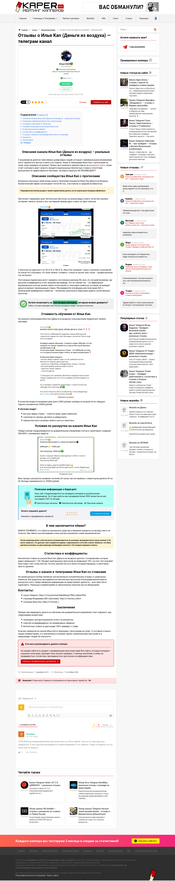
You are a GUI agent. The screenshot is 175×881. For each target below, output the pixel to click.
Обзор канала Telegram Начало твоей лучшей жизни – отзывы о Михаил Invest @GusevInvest (94, 811)
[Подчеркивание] (36, 715)
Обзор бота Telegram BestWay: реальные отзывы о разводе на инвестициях (93, 785)
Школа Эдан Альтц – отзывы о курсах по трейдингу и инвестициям (141, 82)
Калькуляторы (155, 18)
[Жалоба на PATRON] (124, 445)
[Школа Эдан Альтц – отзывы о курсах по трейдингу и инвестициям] (124, 82)
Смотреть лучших (101, 513)
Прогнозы (33, 851)
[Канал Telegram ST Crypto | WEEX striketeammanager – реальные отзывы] (124, 353)
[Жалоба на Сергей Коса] (124, 425)
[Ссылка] (54, 715)
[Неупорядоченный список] (47, 715)
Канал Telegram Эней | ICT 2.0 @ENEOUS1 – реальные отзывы (44, 783)
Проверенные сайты (70, 851)
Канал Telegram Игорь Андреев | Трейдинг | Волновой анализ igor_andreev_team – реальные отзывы (140, 330)
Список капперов (115, 851)
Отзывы (83, 102)
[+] (58, 715)
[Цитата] (50, 715)
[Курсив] (32, 715)
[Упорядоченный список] (43, 715)
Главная (23, 18)
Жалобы (90, 18)
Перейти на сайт (100, 102)
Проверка (144, 18)
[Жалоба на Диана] (124, 410)
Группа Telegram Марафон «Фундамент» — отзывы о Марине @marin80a (142, 103)
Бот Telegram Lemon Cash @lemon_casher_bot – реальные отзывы (139, 224)
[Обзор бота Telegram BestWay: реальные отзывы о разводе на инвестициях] (73, 785)
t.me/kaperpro (137, 47)
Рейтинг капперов (71, 18)
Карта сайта (53, 875)
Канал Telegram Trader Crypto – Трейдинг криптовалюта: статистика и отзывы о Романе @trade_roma (143, 376)
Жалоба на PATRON (138, 442)
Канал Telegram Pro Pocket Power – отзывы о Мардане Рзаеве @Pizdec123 (139, 246)
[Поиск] (155, 29)
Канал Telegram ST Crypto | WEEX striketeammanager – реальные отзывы (142, 353)
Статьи (129, 18)
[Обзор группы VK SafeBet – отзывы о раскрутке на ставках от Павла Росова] (24, 811)
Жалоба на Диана (137, 407)
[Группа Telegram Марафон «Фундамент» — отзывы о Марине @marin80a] (124, 102)
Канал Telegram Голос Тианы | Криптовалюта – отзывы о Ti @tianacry (141, 123)
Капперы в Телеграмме (44, 18)
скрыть (42, 114)
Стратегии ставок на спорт (146, 851)
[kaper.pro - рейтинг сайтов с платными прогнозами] (40, 11)
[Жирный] (29, 715)
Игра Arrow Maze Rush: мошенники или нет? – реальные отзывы (139, 178)
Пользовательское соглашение (30, 875)
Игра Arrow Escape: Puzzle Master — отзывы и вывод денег (138, 294)
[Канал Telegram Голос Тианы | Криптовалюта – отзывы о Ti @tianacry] (124, 123)
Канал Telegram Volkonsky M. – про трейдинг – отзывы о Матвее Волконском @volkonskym (143, 144)
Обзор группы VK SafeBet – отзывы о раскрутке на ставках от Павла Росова (44, 811)
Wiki (104, 18)
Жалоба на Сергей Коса (140, 423)
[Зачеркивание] (40, 715)
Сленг (115, 18)
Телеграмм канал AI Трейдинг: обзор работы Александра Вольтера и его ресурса (138, 269)
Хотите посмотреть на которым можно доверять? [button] (68, 304)
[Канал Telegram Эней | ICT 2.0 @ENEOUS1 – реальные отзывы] (24, 785)
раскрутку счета (97, 165)
